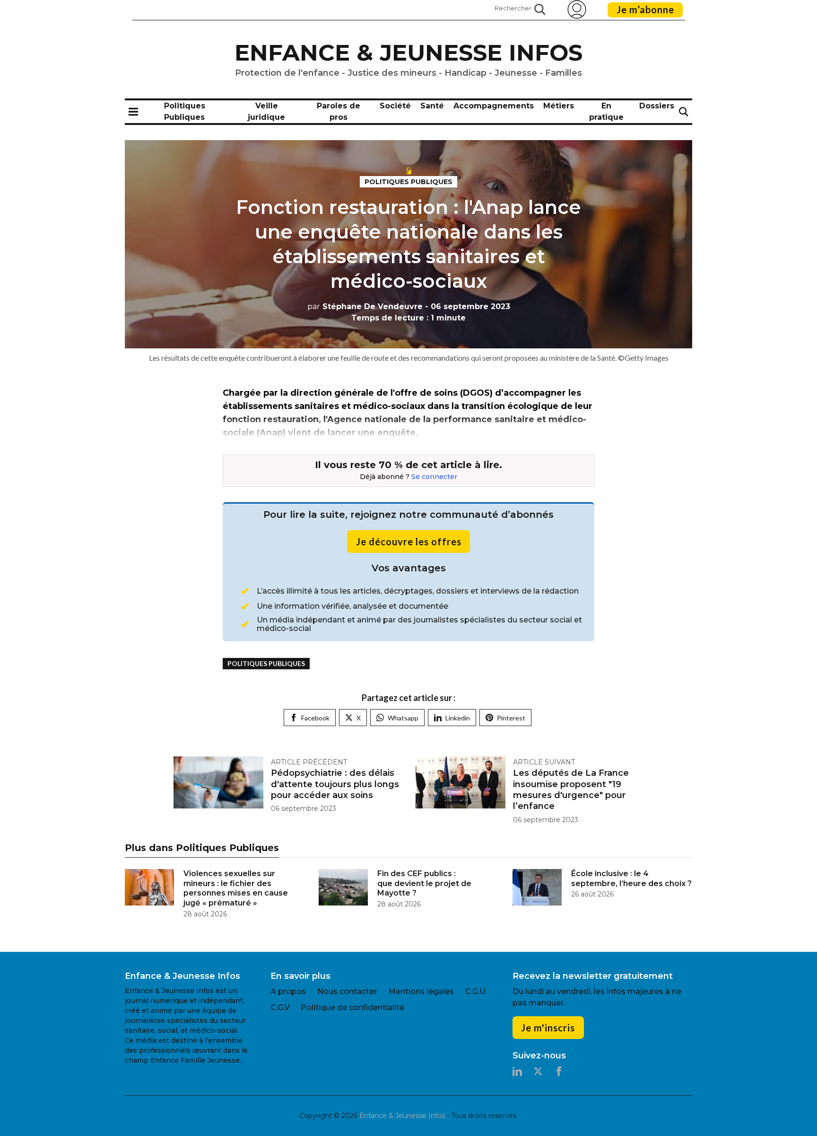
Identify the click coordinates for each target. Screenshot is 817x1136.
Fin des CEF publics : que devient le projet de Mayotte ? (424, 883)
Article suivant (544, 762)
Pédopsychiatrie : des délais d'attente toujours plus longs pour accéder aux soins (335, 784)
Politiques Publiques (408, 182)
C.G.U (475, 991)
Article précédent (309, 762)
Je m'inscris (548, 1027)
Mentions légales (421, 991)
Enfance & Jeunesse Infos (408, 52)
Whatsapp (403, 718)
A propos (288, 991)
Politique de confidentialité (352, 1007)
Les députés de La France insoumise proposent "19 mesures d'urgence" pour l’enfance (571, 789)
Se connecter (434, 476)
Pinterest (511, 718)
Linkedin (457, 718)
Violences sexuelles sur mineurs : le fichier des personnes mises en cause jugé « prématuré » (235, 888)
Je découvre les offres (408, 541)
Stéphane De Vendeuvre (365, 306)
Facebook (315, 718)
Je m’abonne (645, 9)
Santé (432, 105)
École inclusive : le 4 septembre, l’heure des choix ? (631, 878)
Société (395, 105)
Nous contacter (347, 991)
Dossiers (656, 105)
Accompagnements (493, 105)
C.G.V (279, 1007)
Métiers (558, 105)
